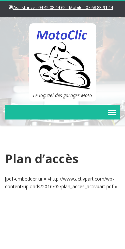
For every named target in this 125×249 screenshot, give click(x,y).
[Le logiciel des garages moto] (62, 55)
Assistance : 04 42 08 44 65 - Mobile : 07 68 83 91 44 (63, 7)
